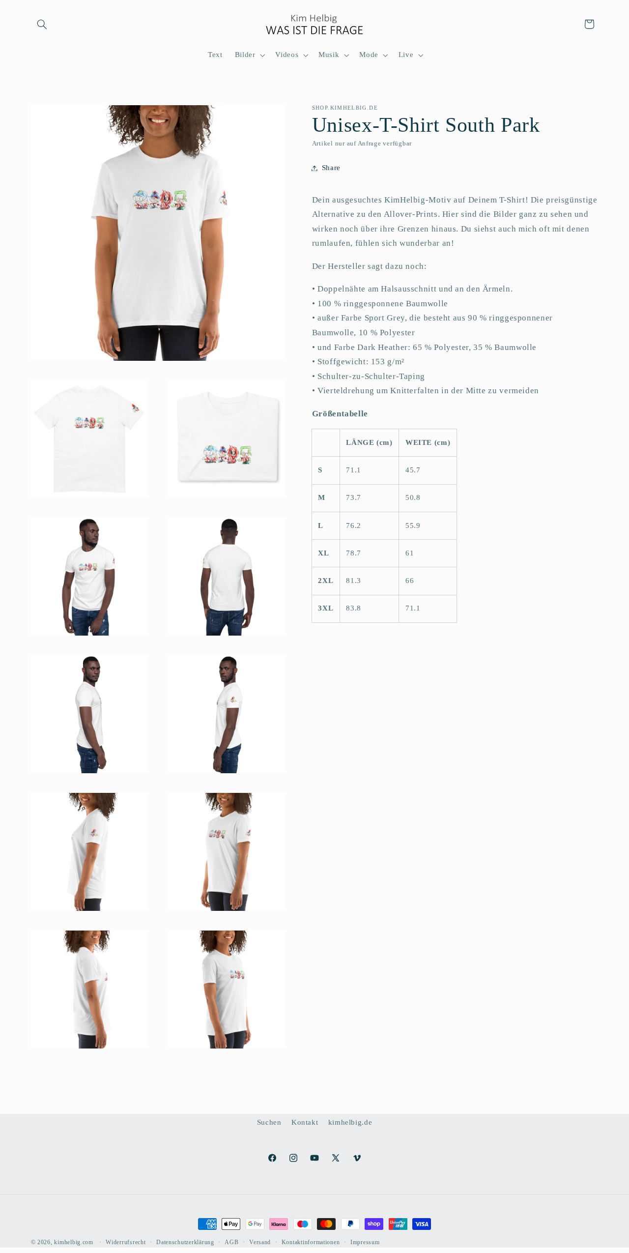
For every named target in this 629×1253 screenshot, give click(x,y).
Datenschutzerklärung (185, 1242)
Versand (260, 1242)
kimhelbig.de (350, 1122)
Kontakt (304, 1122)
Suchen (269, 1122)
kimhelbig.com (73, 1242)
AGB (231, 1242)
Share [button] (331, 168)
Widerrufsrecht (125, 1242)
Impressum (365, 1242)
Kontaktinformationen (311, 1242)
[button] (42, 24)
